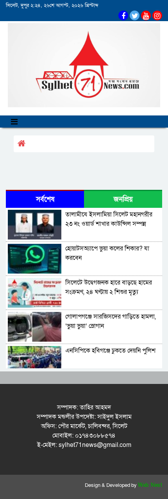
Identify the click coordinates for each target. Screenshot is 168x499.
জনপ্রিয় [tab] (123, 199)
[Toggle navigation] (14, 121)
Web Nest (150, 485)
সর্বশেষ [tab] (45, 199)
